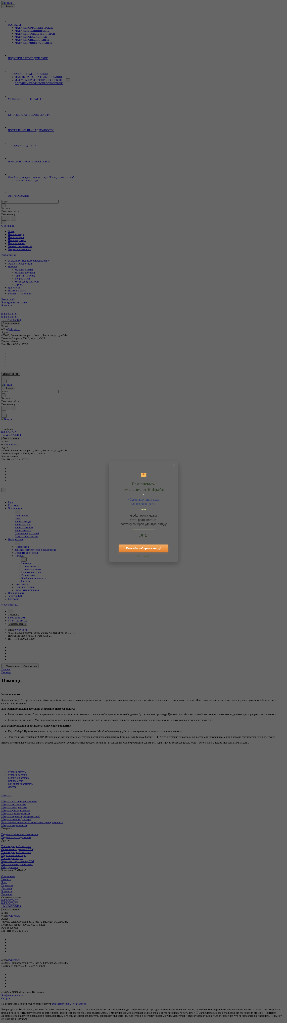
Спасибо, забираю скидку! (143, 548)
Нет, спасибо (143, 556)
